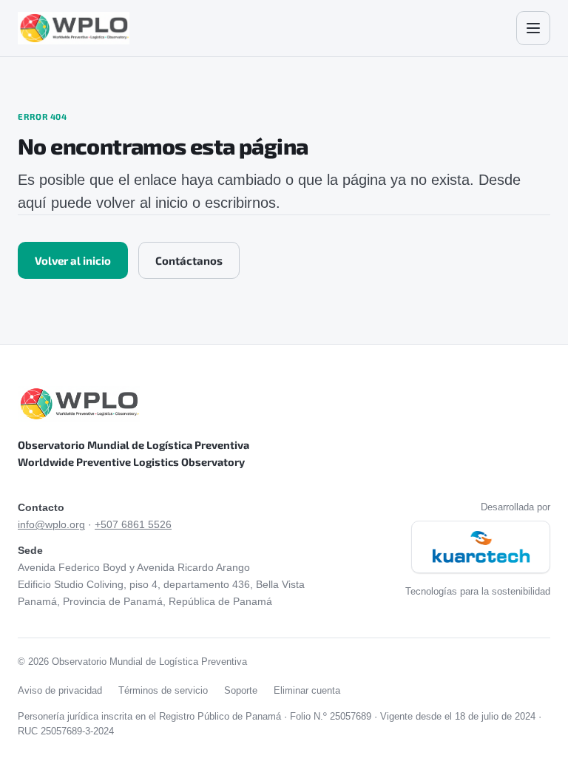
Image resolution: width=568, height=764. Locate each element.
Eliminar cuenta (307, 690)
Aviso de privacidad (60, 690)
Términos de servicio (163, 690)
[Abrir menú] (533, 28)
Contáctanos (189, 260)
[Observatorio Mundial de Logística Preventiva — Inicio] (73, 28)
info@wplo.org (51, 524)
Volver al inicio (73, 260)
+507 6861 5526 (133, 524)
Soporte (240, 690)
